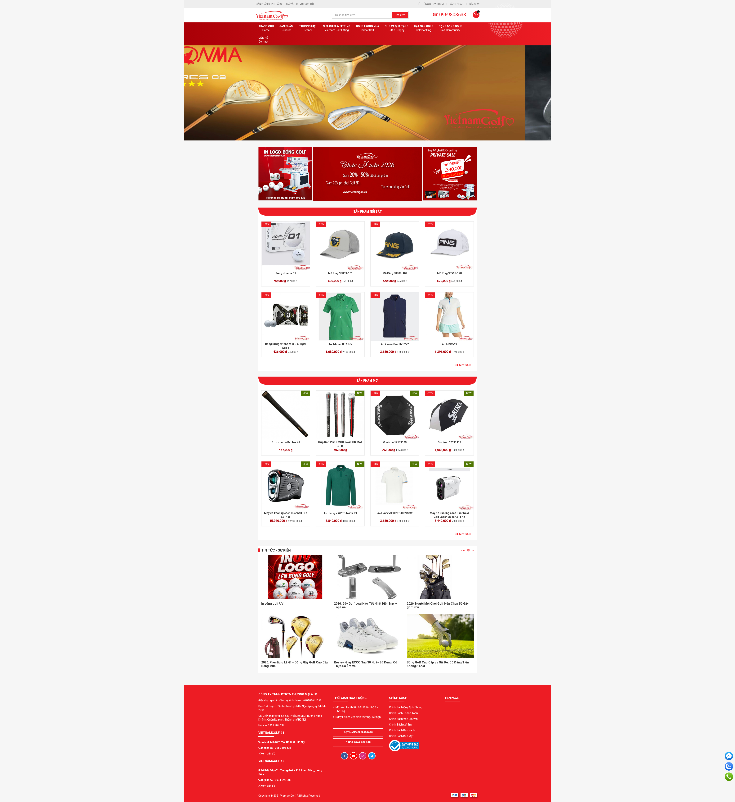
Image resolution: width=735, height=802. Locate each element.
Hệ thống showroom (430, 3)
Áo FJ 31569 (449, 344)
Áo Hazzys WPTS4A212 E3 (340, 513)
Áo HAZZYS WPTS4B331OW (394, 513)
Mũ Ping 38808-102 (395, 273)
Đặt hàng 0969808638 (358, 732)
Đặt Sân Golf (423, 28)
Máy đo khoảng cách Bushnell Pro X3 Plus (285, 514)
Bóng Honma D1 (285, 273)
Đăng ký (474, 3)
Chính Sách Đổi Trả (400, 724)
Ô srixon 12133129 (395, 442)
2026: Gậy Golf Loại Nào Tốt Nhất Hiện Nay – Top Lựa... (365, 605)
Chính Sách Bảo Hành (402, 730)
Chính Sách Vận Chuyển (403, 718)
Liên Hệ (263, 39)
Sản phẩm (286, 28)
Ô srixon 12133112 (449, 442)
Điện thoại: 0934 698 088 (276, 779)
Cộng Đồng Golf (450, 28)
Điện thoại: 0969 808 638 (276, 747)
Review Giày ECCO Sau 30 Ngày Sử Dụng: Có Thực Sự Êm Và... (365, 664)
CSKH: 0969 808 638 (358, 742)
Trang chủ (266, 28)
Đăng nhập (456, 3)
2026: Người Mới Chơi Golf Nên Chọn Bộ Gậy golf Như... (438, 605)
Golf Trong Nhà (367, 28)
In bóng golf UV (272, 603)
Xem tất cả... (466, 365)
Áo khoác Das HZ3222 (395, 344)
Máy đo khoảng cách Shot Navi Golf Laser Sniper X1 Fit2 (449, 514)
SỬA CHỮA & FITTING (336, 28)
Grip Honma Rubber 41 (286, 442)
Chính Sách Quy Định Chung (405, 707)
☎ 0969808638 (449, 14)
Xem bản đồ (267, 753)
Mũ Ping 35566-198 (449, 273)
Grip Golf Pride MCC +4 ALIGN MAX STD (340, 444)
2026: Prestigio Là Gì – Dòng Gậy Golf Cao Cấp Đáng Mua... (294, 664)
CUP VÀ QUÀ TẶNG (396, 28)
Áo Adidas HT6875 (340, 344)
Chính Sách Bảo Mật (401, 736)
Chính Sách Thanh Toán (403, 713)
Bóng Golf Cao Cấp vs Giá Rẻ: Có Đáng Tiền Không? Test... (438, 664)
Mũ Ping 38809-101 (340, 273)
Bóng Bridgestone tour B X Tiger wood (285, 345)
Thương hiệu (308, 28)
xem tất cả (467, 550)
